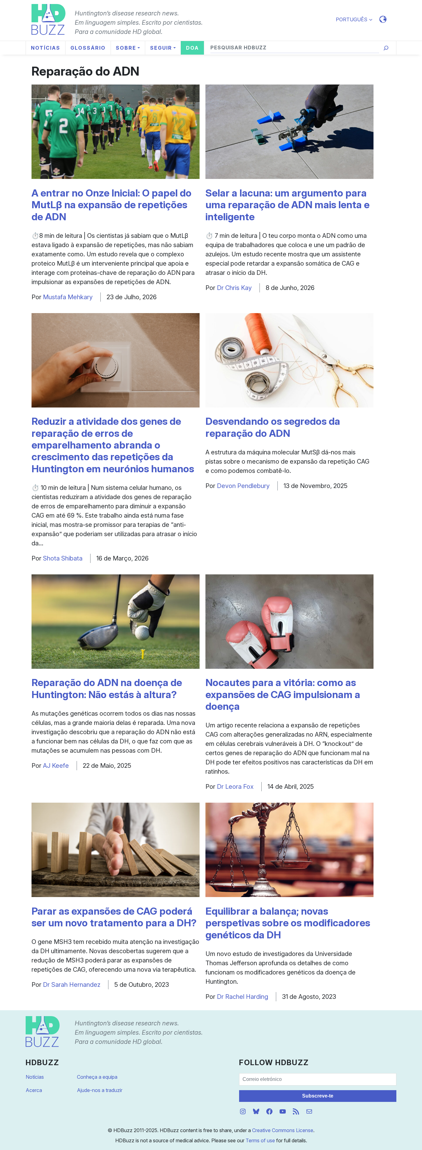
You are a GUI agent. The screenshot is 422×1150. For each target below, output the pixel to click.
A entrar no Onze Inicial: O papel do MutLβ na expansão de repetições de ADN (112, 205)
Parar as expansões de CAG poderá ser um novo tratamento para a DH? (114, 917)
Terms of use (260, 1140)
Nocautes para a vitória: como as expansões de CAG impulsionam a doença (282, 694)
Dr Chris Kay (234, 288)
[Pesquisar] (386, 48)
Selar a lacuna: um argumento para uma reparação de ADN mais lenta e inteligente (287, 205)
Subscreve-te (317, 1095)
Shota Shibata (62, 558)
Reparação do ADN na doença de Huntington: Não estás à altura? (107, 688)
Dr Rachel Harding (242, 996)
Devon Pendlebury (243, 486)
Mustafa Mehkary (68, 297)
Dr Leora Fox (235, 786)
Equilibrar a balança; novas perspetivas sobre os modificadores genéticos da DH (287, 923)
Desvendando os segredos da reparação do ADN (272, 427)
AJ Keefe (56, 765)
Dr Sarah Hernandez (71, 984)
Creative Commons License (282, 1130)
